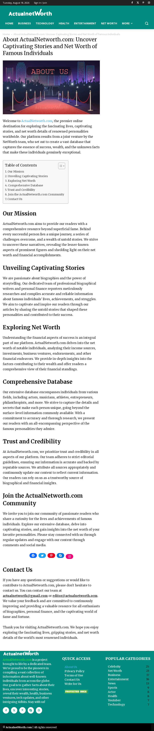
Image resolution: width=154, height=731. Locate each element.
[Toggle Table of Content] (59, 165)
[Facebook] (132, 3)
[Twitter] (138, 3)
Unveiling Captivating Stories (28, 176)
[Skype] (31, 710)
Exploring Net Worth (21, 181)
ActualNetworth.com (36, 121)
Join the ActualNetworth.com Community (36, 194)
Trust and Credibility (21, 190)
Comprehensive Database (25, 185)
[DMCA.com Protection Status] (76, 692)
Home (6, 34)
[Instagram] (149, 3)
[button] (146, 23)
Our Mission (16, 171)
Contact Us (14, 199)
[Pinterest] (143, 3)
